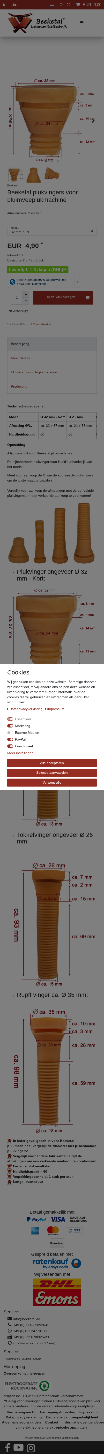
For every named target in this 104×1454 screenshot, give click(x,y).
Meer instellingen (20, 753)
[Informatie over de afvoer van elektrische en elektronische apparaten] (52, 1386)
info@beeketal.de (26, 1319)
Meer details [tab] (20, 358)
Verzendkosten (42, 324)
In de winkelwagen (61, 297)
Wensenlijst (20, 311)
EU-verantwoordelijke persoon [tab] (34, 372)
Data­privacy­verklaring (26, 709)
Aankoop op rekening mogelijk (23, 1358)
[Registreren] (15, 4)
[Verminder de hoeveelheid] (25, 301)
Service (11, 1311)
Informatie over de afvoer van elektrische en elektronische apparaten (59, 1424)
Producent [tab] (19, 386)
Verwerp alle (52, 782)
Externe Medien (27, 733)
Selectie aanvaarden (52, 772)
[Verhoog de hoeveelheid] (25, 294)
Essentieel (23, 719)
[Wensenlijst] (68, 4)
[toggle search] (60, 4)
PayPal (20, 739)
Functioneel (24, 746)
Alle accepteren (52, 763)
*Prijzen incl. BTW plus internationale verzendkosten (43, 1396)
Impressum (55, 709)
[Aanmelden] (4, 4)
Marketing (22, 726)
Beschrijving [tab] (20, 344)
